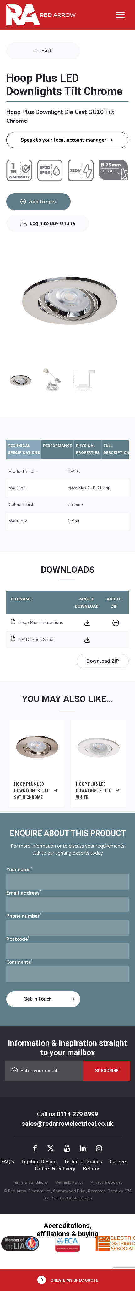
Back (46, 51)
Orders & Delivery (55, 1168)
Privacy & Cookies (106, 1182)
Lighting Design (39, 1162)
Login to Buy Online (52, 223)
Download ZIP (102, 661)
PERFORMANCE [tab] (57, 446)
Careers (118, 1162)
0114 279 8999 (77, 1114)
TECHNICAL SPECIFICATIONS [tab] (24, 449)
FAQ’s (7, 1162)
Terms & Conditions (30, 1182)
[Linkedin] (83, 1149)
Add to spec (43, 202)
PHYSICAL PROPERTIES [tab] (88, 449)
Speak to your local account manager (63, 140)
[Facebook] (35, 1149)
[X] (50, 1149)
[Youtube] (67, 1149)
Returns (91, 1168)
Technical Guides (83, 1162)
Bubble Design (78, 1198)
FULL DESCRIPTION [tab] (116, 449)
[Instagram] (99, 1149)
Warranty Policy (69, 1182)
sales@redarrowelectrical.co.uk (67, 1123)
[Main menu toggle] (120, 14)
